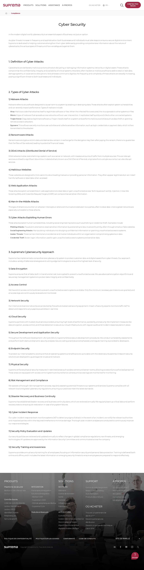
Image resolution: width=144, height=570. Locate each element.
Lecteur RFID (9, 509)
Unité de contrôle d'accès (14, 503)
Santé (60, 497)
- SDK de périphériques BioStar (43, 503)
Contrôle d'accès (65, 516)
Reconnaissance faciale (67, 522)
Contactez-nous (133, 5)
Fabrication (62, 506)
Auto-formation (92, 494)
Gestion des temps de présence (71, 519)
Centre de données (66, 494)
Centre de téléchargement (97, 487)
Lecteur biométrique (12, 506)
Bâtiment (62, 491)
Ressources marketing (95, 491)
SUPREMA (11, 6)
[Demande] (135, 555)
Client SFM (90, 529)
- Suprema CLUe (38, 506)
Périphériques (10, 516)
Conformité (69, 539)
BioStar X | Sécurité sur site (15, 491)
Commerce (62, 500)
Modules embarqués (39, 512)
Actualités (117, 494)
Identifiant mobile (11, 513)
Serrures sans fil (10, 519)
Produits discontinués (94, 497)
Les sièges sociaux (120, 500)
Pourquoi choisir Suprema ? (124, 491)
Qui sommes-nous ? (121, 487)
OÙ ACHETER (95, 5)
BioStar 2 (7, 494)
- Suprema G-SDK (38, 500)
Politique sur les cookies (47, 539)
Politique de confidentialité (18, 539)
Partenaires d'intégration (41, 491)
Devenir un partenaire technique (99, 525)
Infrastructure (64, 503)
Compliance (15, 13)
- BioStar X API (37, 497)
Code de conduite (87, 539)
